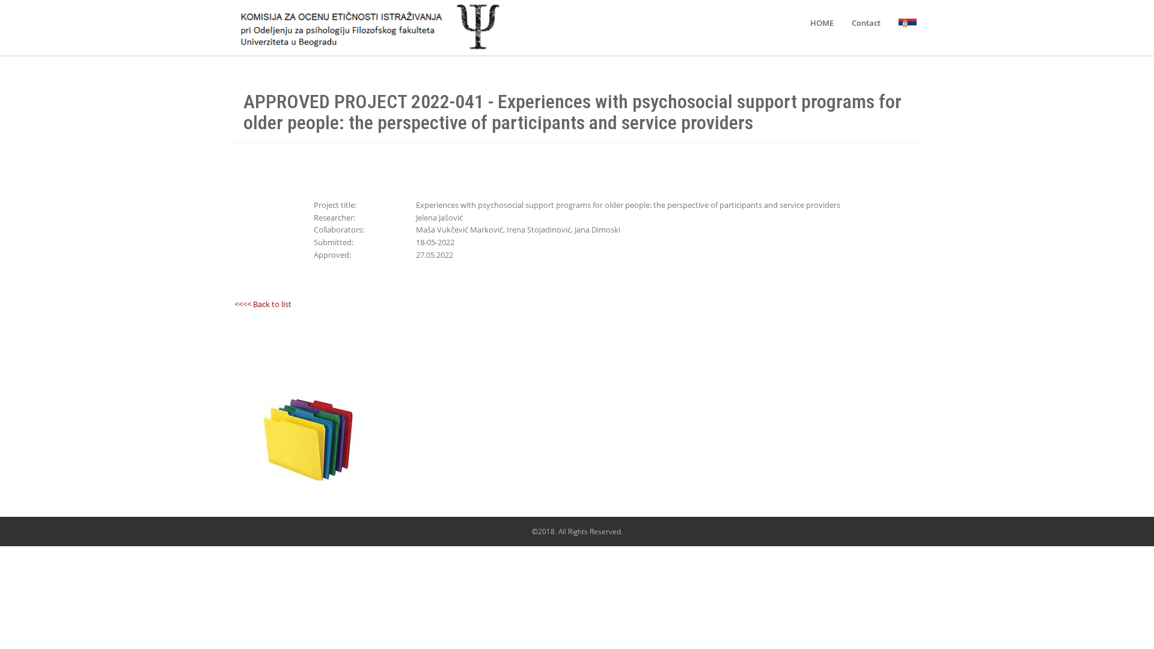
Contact (866, 22)
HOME (822, 22)
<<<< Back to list (263, 304)
